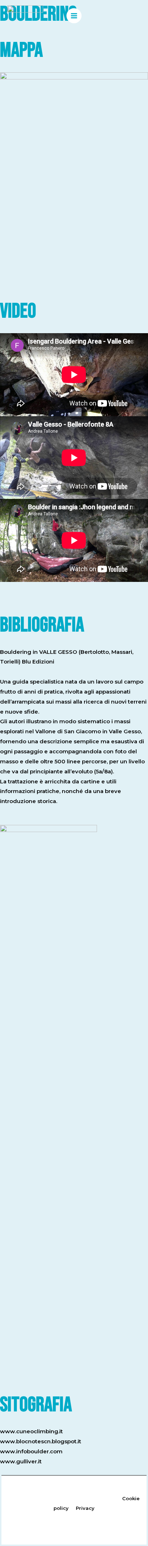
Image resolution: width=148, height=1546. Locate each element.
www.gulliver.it (21, 1461)
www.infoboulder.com (31, 1451)
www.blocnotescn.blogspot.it (40, 1441)
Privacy (86, 1508)
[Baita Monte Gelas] (25, 15)
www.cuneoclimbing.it (31, 1431)
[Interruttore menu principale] (74, 16)
